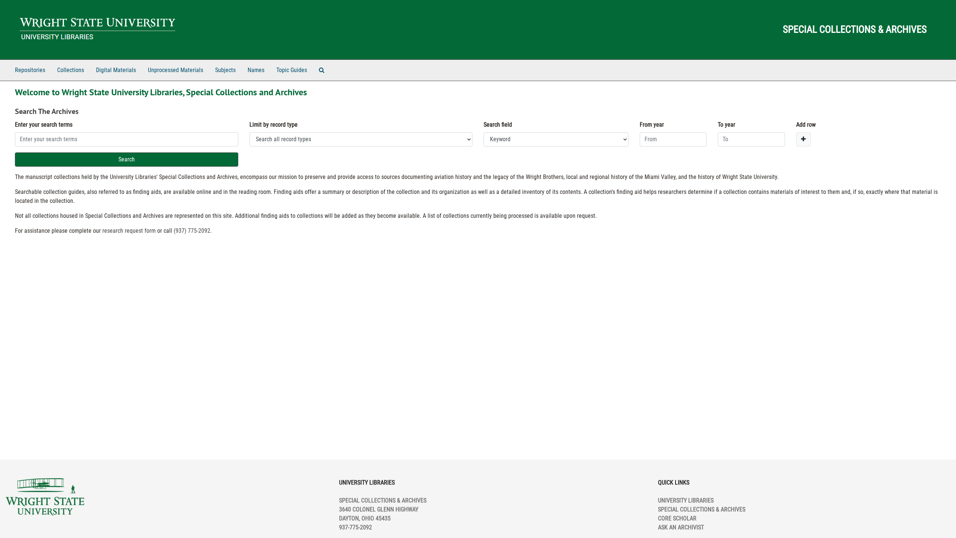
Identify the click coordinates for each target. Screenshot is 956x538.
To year (726, 124)
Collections (70, 70)
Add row (806, 124)
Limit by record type (273, 124)
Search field (498, 124)
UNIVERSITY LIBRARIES (686, 500)
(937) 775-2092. (193, 230)
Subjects (225, 70)
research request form (129, 230)
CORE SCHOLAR (677, 518)
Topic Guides (291, 70)
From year (652, 124)
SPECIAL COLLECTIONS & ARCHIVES (701, 509)
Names (256, 70)
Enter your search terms (43, 124)
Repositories (30, 70)
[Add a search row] (803, 139)
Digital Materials (116, 70)
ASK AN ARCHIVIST (681, 527)
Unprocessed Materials (175, 70)
